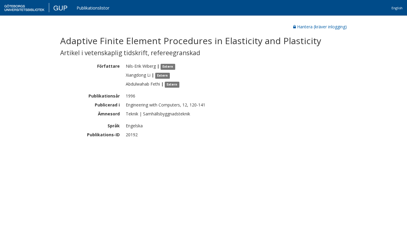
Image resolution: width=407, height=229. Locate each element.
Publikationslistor (93, 8)
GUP (60, 7)
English (397, 8)
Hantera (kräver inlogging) (322, 27)
